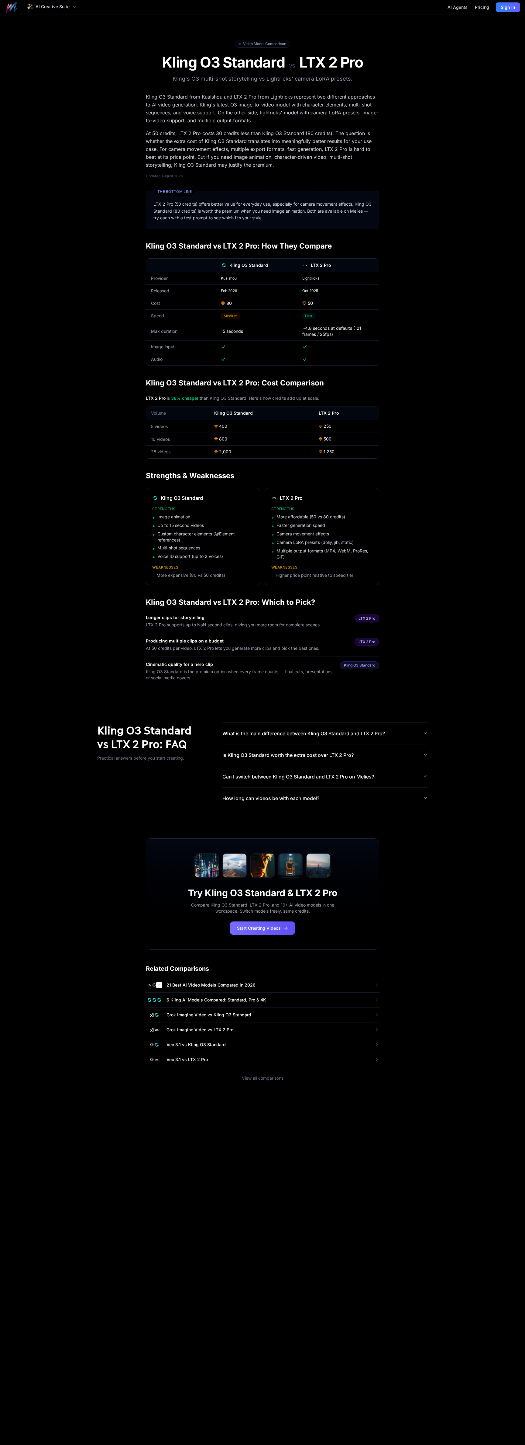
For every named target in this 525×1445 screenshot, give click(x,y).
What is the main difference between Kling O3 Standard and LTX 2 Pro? (303, 733)
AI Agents (458, 7)
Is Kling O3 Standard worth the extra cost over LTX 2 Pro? (288, 755)
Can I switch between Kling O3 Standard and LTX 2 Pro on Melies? (298, 777)
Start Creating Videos (259, 928)
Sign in (508, 7)
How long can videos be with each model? (270, 798)
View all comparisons (262, 1078)
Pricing (482, 7)
